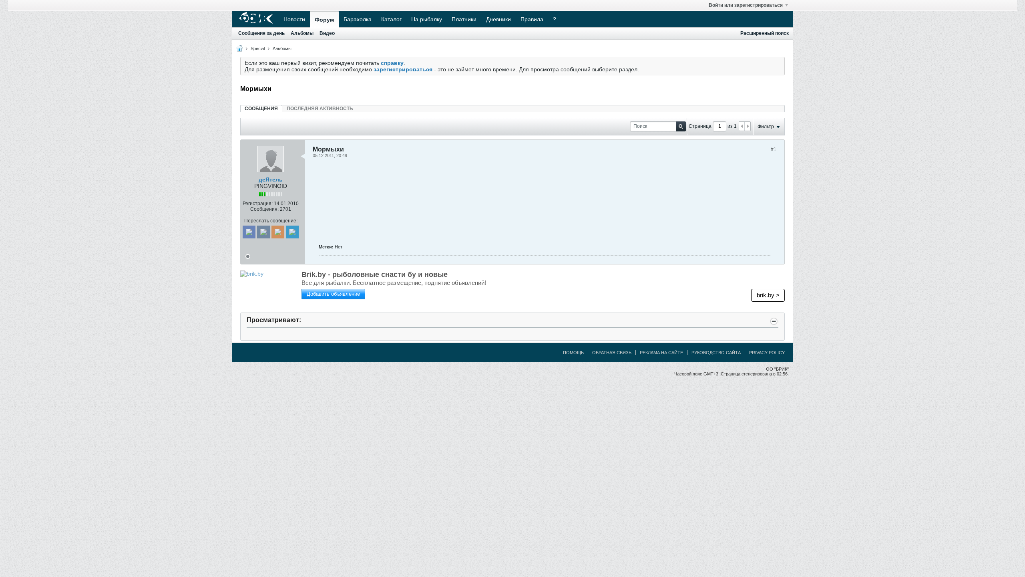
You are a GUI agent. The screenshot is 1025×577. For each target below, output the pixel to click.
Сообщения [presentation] (261, 108)
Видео (327, 33)
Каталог (391, 19)
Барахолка (358, 19)
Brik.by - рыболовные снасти (374, 274)
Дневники (498, 19)
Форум (324, 19)
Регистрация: (258, 203)
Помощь (573, 352)
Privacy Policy (767, 352)
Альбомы (302, 33)
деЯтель (271, 179)
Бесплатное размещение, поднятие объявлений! (393, 282)
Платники (464, 19)
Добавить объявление (333, 294)
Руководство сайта (716, 352)
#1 (773, 149)
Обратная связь (611, 352)
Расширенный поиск (764, 33)
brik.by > (768, 295)
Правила (532, 19)
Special (258, 48)
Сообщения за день (261, 33)
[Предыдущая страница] (742, 126)
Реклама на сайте (661, 352)
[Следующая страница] (747, 126)
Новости (294, 19)
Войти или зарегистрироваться (746, 5)
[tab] (261, 108)
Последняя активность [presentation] (320, 108)
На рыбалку (426, 19)
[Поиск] (681, 126)
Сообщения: (264, 209)
